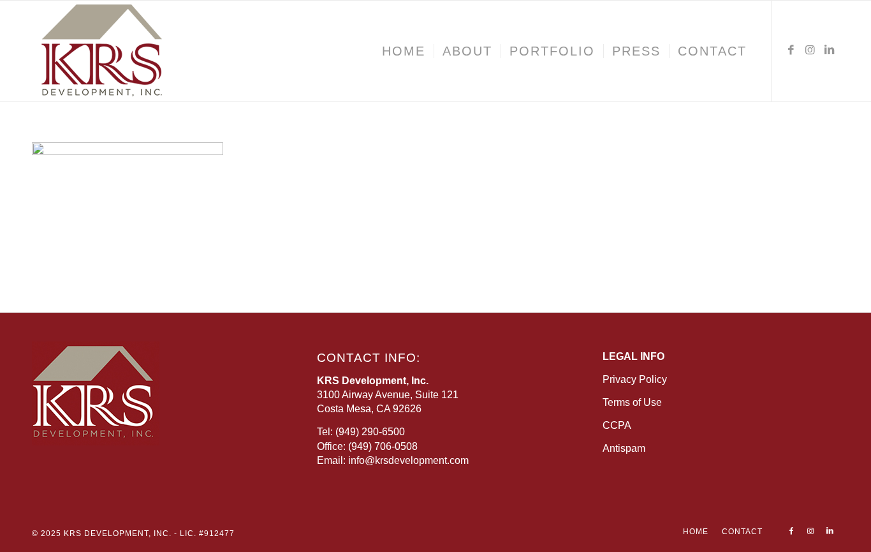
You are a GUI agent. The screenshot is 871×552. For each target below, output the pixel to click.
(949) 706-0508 (383, 446)
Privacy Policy (635, 379)
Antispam (624, 448)
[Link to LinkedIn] (829, 50)
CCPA (617, 425)
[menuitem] (404, 51)
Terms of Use (632, 402)
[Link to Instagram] (810, 50)
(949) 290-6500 (370, 431)
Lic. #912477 (207, 533)
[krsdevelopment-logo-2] (140, 51)
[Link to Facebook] (791, 50)
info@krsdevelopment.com (408, 460)
